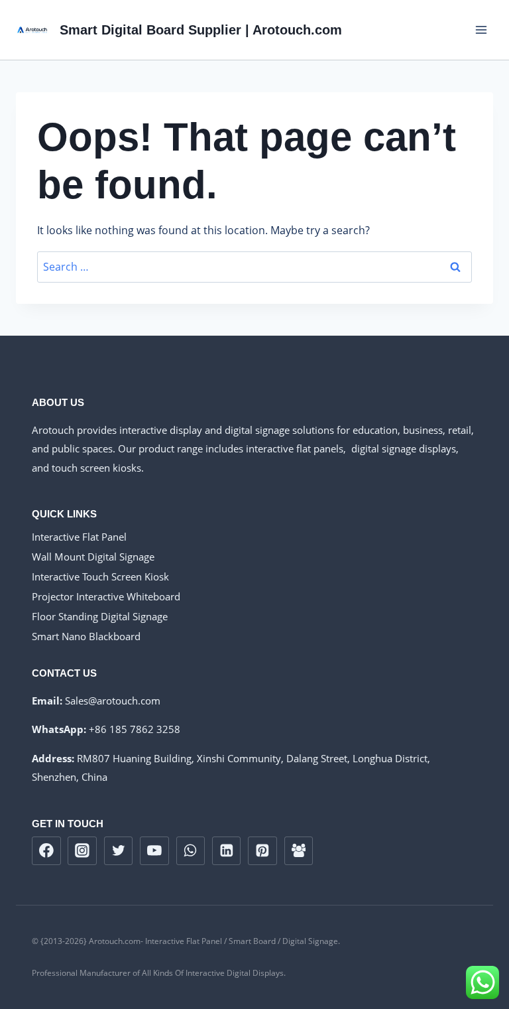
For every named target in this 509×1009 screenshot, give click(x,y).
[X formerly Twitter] (118, 851)
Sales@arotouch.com (112, 700)
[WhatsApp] (190, 851)
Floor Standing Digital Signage (100, 616)
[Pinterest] (262, 851)
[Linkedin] (226, 851)
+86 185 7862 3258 (134, 729)
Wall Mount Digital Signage (93, 556)
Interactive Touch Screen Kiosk (100, 576)
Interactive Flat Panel (79, 536)
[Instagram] (82, 851)
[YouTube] (154, 851)
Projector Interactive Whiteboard (106, 596)
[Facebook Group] (298, 851)
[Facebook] (46, 851)
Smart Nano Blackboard (86, 636)
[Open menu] (481, 29)
